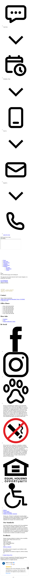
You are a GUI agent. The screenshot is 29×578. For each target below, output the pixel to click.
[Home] (11, 258)
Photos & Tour (6, 262)
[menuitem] (15, 260)
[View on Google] (3, 563)
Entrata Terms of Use (7, 555)
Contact (7, 270)
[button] (15, 403)
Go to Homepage (4, 280)
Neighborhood (6, 265)
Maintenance (8, 268)
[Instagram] (15, 376)
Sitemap (5, 510)
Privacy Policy (6, 511)
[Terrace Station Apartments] (7, 287)
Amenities (5, 263)
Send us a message (7, 546)
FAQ (4, 320)
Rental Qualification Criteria (9, 321)
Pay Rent (8, 267)
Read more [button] (8, 573)
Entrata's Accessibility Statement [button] (10, 513)
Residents (5, 266)
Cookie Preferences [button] (7, 512)
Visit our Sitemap (4, 281)
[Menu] (1, 272)
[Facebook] (15, 351)
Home (4, 260)
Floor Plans (5, 261)
